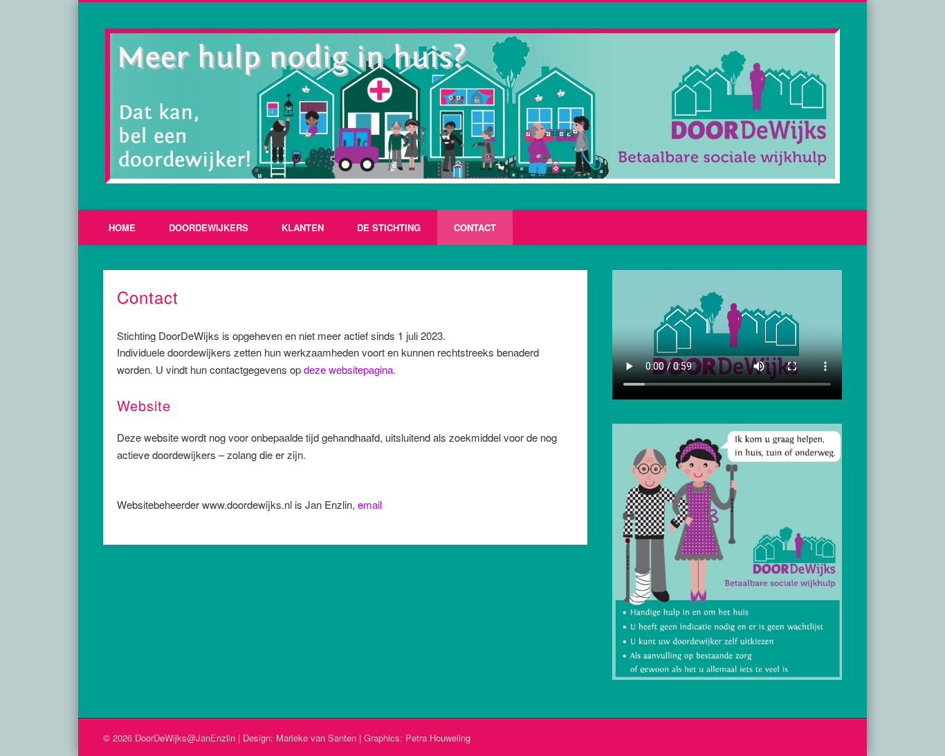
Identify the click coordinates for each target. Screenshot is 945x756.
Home (122, 227)
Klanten (303, 227)
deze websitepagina (348, 369)
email (370, 504)
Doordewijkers (208, 227)
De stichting (389, 227)
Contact (475, 227)
